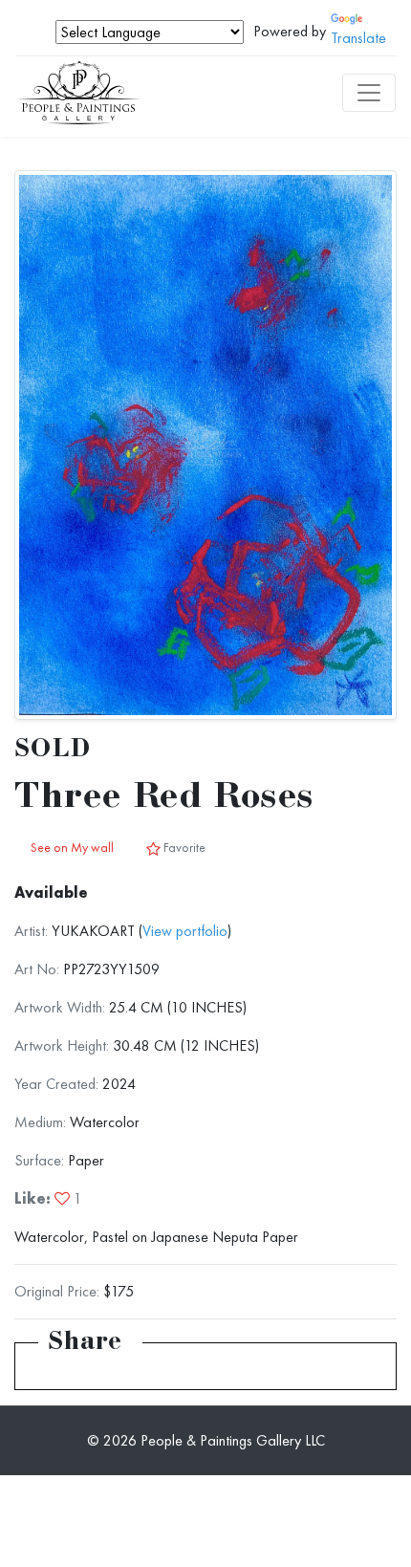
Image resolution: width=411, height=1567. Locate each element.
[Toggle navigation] (369, 93)
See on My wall (72, 847)
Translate (358, 38)
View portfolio (184, 931)
